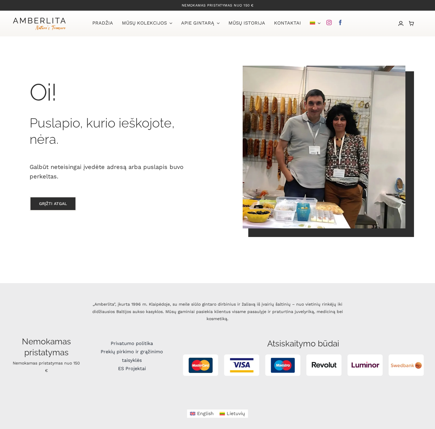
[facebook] (340, 22)
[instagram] (329, 22)
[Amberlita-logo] (39, 18)
